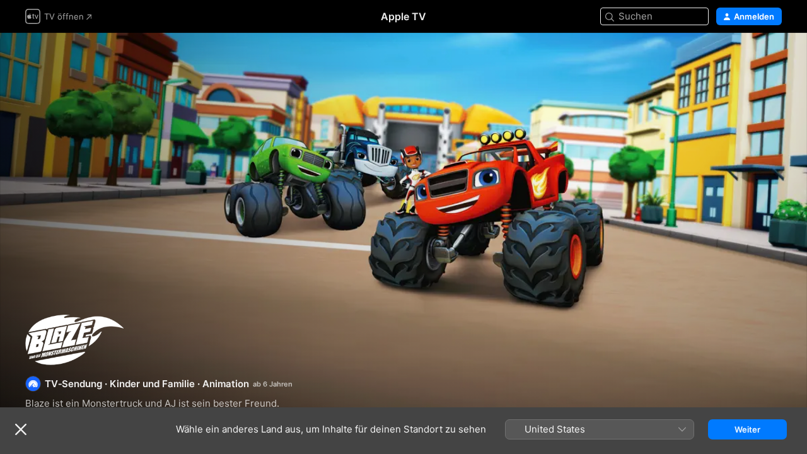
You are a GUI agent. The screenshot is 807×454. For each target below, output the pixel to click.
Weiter (747, 429)
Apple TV (403, 16)
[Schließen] (20, 429)
